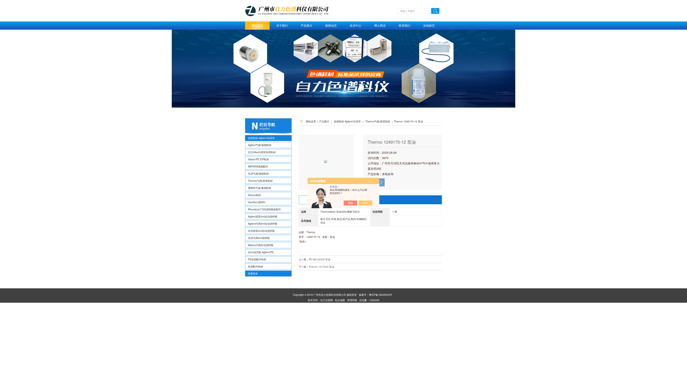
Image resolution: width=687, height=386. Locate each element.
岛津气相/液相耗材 (258, 173)
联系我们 (404, 25)
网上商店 (380, 25)
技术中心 (355, 25)
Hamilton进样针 (256, 202)
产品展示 (306, 25)
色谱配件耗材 (255, 266)
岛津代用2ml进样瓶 (259, 238)
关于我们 (282, 25)
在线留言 (429, 25)
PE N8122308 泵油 (319, 259)
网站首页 (257, 25)
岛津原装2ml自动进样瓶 (261, 230)
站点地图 (340, 300)
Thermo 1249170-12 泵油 (392, 142)
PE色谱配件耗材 (257, 259)
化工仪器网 (326, 300)
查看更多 (253, 273)
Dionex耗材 (254, 195)
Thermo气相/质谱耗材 (260, 180)
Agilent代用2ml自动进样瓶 (262, 223)
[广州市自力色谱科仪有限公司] (291, 2)
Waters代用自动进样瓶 (260, 245)
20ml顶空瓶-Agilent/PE (261, 252)
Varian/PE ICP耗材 (258, 159)
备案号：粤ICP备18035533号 (375, 294)
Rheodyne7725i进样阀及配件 (264, 209)
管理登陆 (352, 300)
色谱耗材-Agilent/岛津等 (261, 138)
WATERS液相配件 (258, 166)
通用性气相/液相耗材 (259, 188)
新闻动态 (331, 25)
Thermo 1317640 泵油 (321, 266)
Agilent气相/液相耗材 (259, 145)
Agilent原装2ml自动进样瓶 (262, 216)
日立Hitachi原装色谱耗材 (262, 152)
